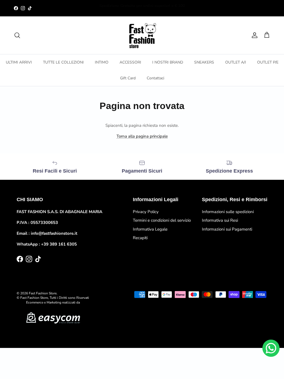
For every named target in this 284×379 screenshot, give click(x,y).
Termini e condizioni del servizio (162, 220)
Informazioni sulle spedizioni (228, 211)
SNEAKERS (204, 62)
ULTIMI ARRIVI (19, 62)
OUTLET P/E (267, 62)
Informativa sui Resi (220, 220)
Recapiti (140, 238)
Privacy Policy (146, 211)
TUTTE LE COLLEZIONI (63, 62)
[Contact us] (271, 348)
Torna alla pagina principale (142, 136)
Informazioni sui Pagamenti (227, 229)
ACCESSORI (130, 62)
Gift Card (128, 78)
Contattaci (155, 78)
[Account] (253, 35)
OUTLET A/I (235, 62)
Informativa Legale (150, 229)
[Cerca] (17, 35)
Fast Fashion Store (43, 293)
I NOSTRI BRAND (167, 62)
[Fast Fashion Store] (142, 35)
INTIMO (101, 62)
